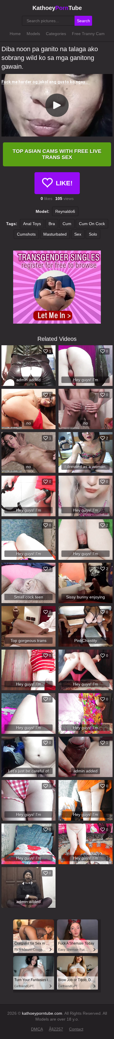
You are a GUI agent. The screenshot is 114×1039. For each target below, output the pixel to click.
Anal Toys (32, 223)
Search (83, 20)
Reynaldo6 (65, 211)
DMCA (37, 1029)
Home (15, 33)
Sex (77, 234)
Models (33, 33)
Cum (67, 223)
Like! (64, 183)
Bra (52, 223)
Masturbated (55, 234)
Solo (93, 234)
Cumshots (26, 234)
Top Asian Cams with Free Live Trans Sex (57, 154)
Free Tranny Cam (88, 33)
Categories (56, 33)
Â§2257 (56, 1029)
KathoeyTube (57, 8)
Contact (76, 1029)
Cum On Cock (92, 223)
